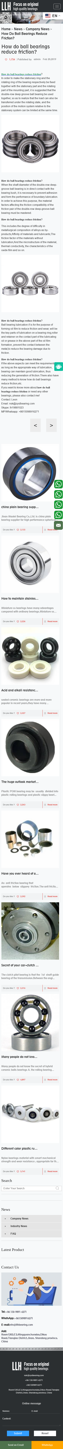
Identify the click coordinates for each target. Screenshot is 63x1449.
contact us (10, 1267)
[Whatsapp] (58, 483)
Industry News (18, 1226)
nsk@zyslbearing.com (34, 1375)
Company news (19, 1218)
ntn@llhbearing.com (21, 1324)
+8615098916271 (23, 1318)
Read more (52, 529)
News (5, 1209)
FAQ (13, 1233)
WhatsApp (47, 1445)
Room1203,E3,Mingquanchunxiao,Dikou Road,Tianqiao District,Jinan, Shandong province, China (34, 1391)
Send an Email (16, 1445)
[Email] (58, 524)
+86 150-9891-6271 (16, 1311)
